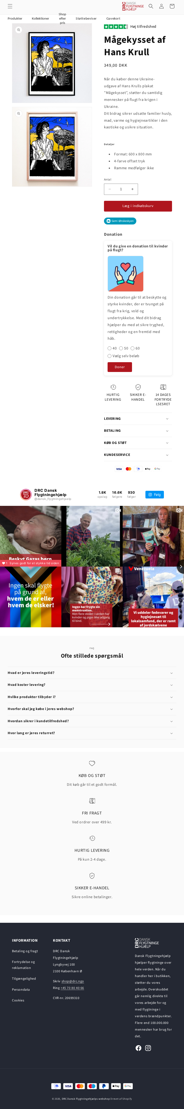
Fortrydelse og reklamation (23, 965)
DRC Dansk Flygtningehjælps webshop (86, 1099)
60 (138, 348)
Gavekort (113, 19)
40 (115, 348)
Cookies (18, 1000)
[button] (10, 6)
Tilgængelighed (24, 978)
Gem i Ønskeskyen (123, 221)
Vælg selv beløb (126, 356)
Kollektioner (40, 19)
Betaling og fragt (25, 951)
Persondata (21, 989)
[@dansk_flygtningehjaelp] (26, 494)
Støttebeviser (86, 19)
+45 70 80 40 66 (72, 988)
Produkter (15, 19)
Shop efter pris (62, 19)
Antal (107, 179)
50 (126, 348)
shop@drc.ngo (73, 981)
